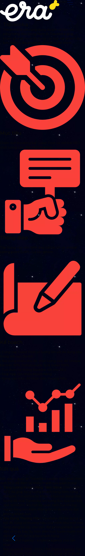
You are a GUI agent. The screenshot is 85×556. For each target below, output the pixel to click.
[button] (13, 538)
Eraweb (74, 553)
